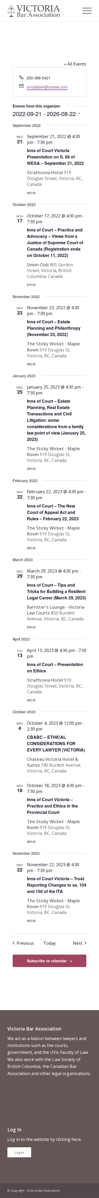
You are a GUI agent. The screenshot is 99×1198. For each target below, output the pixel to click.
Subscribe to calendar (47, 960)
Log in (19, 1152)
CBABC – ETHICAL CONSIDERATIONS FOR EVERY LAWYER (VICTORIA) (56, 743)
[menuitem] (84, 10)
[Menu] (84, 10)
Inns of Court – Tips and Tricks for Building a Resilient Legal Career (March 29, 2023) (56, 591)
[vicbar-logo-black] (41, 10)
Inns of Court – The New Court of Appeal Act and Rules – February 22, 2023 (53, 512)
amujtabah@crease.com (47, 86)
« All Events (75, 64)
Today (49, 943)
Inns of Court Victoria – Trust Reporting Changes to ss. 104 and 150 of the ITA (56, 884)
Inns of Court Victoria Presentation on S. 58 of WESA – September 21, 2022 (55, 156)
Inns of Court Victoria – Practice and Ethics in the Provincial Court (52, 805)
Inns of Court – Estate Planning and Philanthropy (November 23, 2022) (54, 328)
